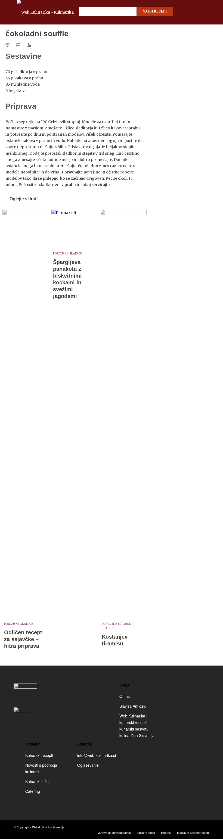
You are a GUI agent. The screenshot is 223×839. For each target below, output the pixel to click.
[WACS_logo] (22, 719)
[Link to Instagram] (197, 827)
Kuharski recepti (39, 755)
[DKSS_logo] (25, 694)
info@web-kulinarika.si (96, 755)
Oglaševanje (88, 765)
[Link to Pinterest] (205, 827)
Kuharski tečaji (37, 781)
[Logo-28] (54, 12)
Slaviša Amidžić (132, 706)
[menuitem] (114, 832)
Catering (32, 791)
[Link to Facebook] (189, 827)
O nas (124, 696)
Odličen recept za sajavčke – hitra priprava (23, 639)
